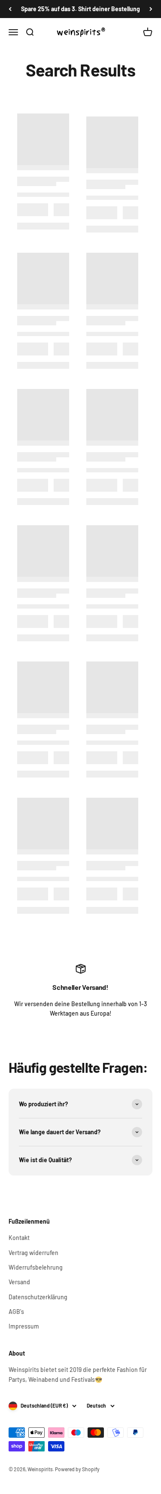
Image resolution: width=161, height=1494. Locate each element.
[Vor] (150, 9)
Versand (19, 1282)
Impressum (24, 1326)
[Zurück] (10, 9)
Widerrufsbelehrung (36, 1267)
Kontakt (19, 1237)
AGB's (16, 1311)
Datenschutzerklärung (38, 1297)
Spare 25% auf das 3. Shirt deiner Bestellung (80, 8)
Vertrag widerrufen (33, 1252)
